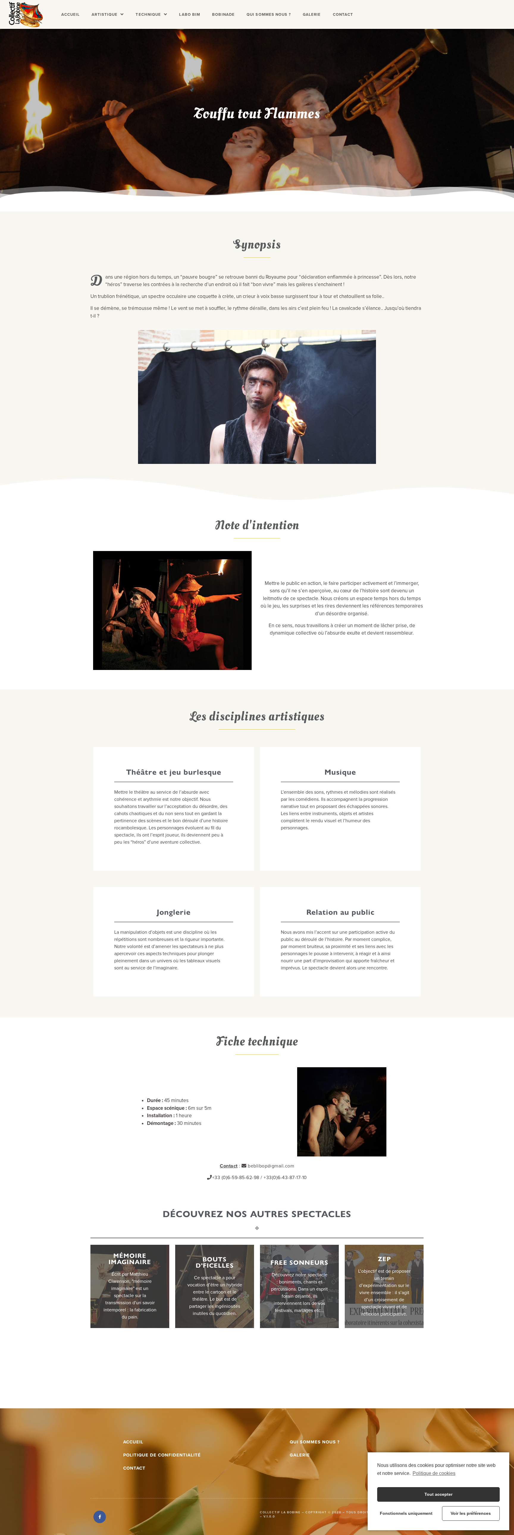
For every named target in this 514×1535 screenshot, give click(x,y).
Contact (343, 14)
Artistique (104, 14)
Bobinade (223, 14)
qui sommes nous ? (315, 1442)
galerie (300, 1455)
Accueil (70, 14)
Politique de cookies (434, 1473)
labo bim (189, 14)
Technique (148, 14)
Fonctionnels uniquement (406, 1513)
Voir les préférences (471, 1513)
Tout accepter (438, 1494)
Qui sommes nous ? (269, 14)
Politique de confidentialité (162, 1455)
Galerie (312, 14)
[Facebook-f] (99, 1517)
